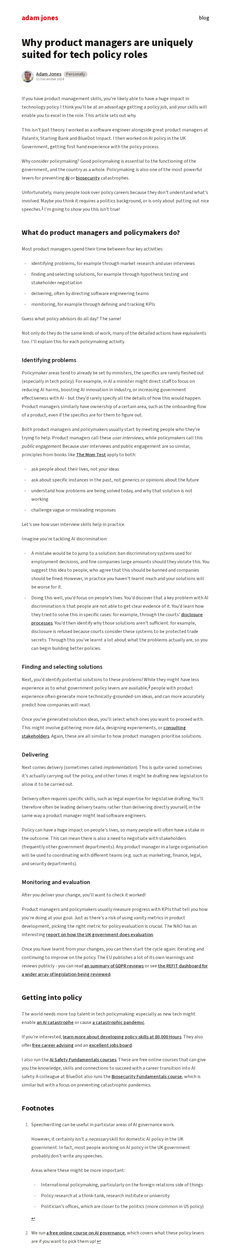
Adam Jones (40, 18)
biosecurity (88, 178)
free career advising (53, 1045)
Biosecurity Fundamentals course (147, 1076)
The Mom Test (91, 454)
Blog (204, 18)
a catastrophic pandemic (118, 1022)
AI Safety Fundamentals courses (83, 1059)
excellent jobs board (110, 1045)
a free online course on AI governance (85, 1233)
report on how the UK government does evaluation (99, 934)
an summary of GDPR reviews (114, 966)
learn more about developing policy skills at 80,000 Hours (122, 1037)
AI (67, 178)
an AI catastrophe (55, 1022)
